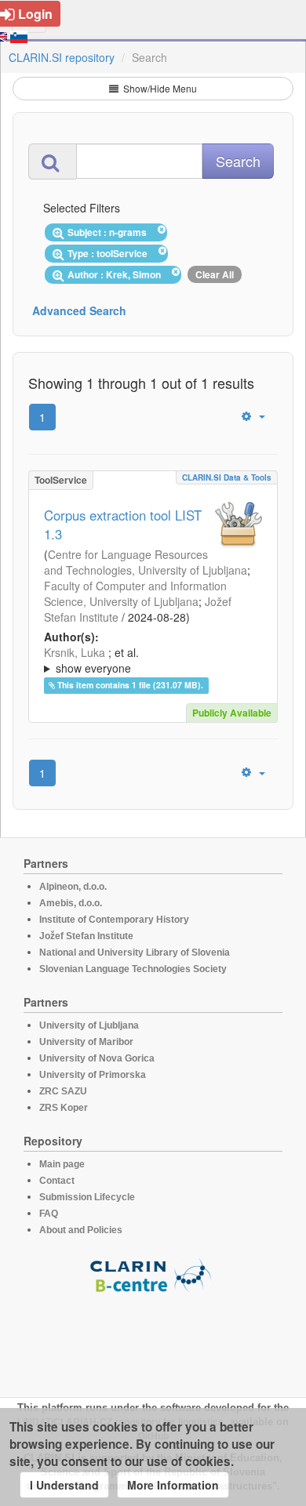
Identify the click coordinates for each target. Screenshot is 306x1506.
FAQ (48, 1213)
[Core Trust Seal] (153, 1338)
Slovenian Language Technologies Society (133, 968)
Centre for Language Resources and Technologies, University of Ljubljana (145, 562)
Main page (62, 1164)
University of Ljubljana (89, 1025)
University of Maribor (86, 1041)
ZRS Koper (63, 1107)
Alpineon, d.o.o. (73, 886)
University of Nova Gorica (97, 1058)
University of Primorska (92, 1074)
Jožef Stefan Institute (86, 936)
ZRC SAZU (63, 1091)
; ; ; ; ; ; (150, 660)
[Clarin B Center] (153, 1274)
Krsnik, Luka (74, 652)
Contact (57, 1180)
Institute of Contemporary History (114, 919)
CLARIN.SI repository (62, 57)
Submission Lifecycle (87, 1197)
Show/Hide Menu (159, 88)
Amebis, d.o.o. (70, 903)
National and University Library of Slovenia (134, 952)
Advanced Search (79, 310)
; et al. (91, 660)
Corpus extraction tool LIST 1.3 (123, 524)
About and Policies (80, 1230)
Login (35, 14)
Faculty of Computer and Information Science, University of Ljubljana (135, 593)
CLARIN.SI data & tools (226, 477)
